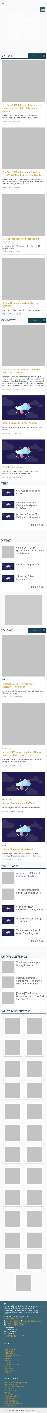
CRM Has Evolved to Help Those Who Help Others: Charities (21, 371)
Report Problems (9, 1370)
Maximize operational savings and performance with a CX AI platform (29, 980)
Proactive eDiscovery (12, 467)
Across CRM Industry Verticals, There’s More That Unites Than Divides (21, 754)
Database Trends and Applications (15, 1383)
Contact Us (7, 1372)
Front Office (7, 748)
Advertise (7, 1366)
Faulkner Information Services (14, 1387)
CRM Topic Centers (10, 1353)
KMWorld (7, 1392)
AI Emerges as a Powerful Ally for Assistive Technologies (18, 685)
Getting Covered (9, 1368)
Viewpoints (7, 1359)
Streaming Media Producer (13, 1404)
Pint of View (6, 799)
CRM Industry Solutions (12, 1355)
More (35, 56)
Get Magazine (10, 1349)
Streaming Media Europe (12, 1402)
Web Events (8, 1361)
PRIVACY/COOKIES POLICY (12, 1336)
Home (6, 1347)
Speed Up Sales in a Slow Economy (19, 423)
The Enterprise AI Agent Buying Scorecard (28, 964)
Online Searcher (9, 1394)
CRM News (7, 1357)
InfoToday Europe (10, 1390)
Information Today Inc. (11, 1318)
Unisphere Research (10, 1406)
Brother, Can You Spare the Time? (18, 803)
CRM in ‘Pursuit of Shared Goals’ (18, 849)
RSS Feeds (7, 1362)
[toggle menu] (42, 9)
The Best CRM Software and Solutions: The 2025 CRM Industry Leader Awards (21, 174)
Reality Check (7, 680)
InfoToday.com (9, 1388)
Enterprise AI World (10, 1385)
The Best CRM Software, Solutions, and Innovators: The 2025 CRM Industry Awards (21, 108)
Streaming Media (9, 1400)
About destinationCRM (11, 1364)
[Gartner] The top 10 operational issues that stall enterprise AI (30, 996)
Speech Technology (10, 1398)
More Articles (38, 524)
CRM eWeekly (8, 1351)
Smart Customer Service (12, 1396)
